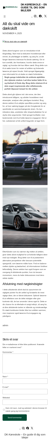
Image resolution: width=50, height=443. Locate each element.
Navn (5, 376)
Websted (6, 398)
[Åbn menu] (4, 16)
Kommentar (8, 352)
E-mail (6, 387)
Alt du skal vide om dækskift (19, 26)
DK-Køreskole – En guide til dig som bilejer (34, 7)
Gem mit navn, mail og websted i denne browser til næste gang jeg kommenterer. (26, 409)
